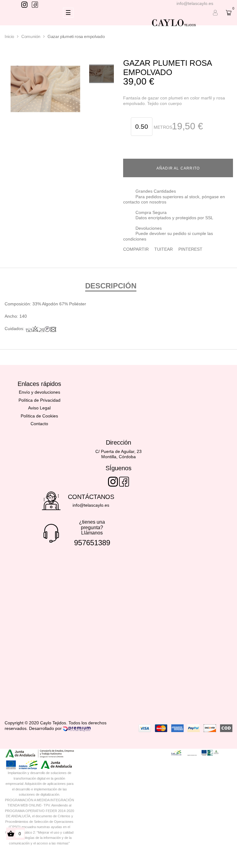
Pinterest (190, 249)
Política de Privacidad (39, 400)
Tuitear (163, 249)
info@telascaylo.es (195, 3)
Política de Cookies (39, 415)
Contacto (39, 423)
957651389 (92, 542)
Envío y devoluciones (39, 392)
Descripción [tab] (110, 286)
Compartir (136, 249)
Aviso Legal (39, 407)
